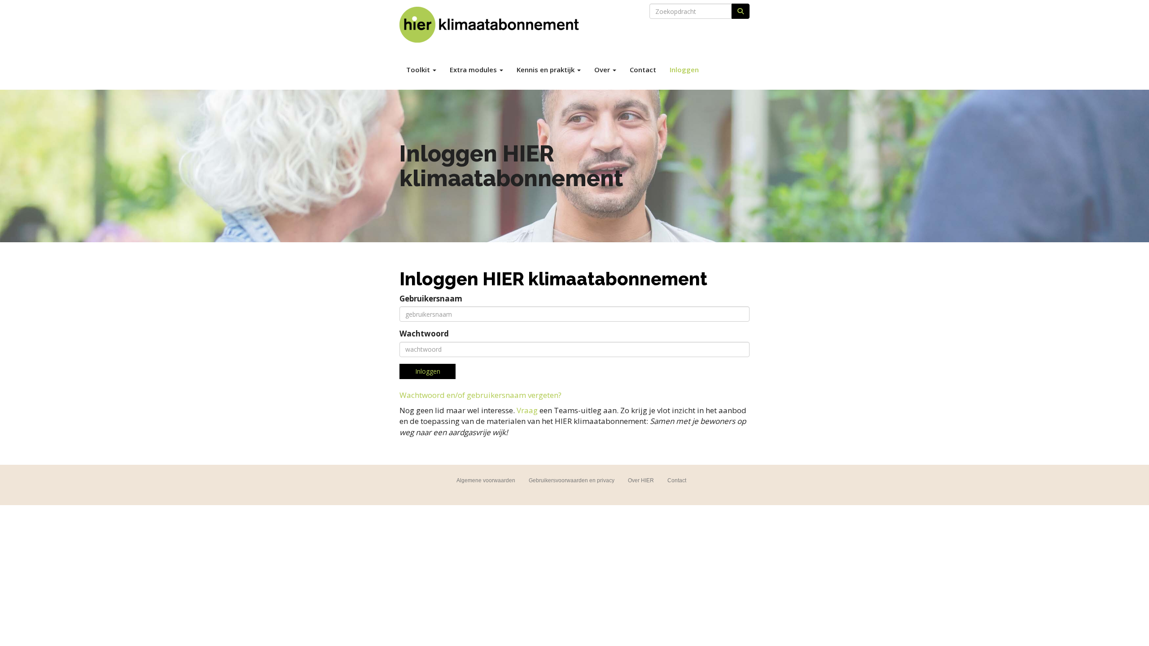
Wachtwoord (424, 333)
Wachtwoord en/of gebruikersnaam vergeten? (480, 395)
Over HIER (641, 480)
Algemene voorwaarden (485, 480)
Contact (643, 69)
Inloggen (684, 69)
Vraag (527, 410)
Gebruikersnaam (430, 298)
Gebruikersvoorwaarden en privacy (571, 480)
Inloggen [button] (427, 371)
